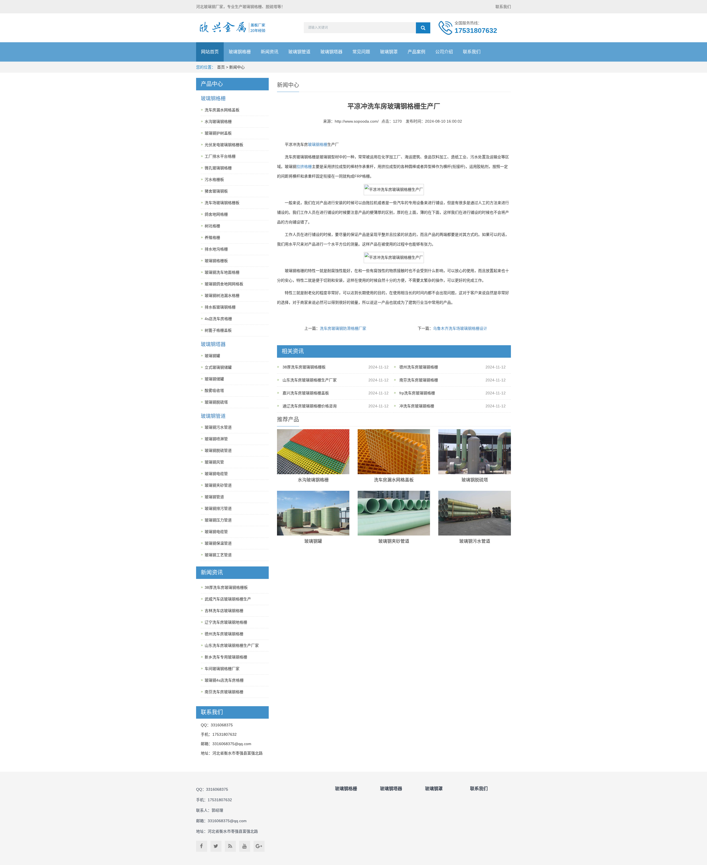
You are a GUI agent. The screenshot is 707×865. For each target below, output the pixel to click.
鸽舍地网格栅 (216, 214)
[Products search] (423, 27)
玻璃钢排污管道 (218, 508)
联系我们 (503, 6)
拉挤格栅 (304, 166)
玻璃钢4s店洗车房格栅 (224, 680)
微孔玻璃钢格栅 (218, 168)
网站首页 (210, 51)
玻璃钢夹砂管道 (393, 541)
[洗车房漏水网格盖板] (394, 451)
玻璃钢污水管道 (474, 541)
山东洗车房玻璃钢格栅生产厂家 (310, 380)
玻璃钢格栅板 (216, 261)
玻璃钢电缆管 (216, 473)
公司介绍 (444, 51)
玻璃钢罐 (313, 541)
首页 (221, 67)
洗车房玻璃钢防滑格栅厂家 (343, 328)
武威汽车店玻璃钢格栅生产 (228, 599)
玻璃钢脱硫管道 (218, 450)
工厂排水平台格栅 (220, 156)
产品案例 (416, 51)
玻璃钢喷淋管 (216, 439)
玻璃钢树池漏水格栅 (222, 295)
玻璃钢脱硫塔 (474, 480)
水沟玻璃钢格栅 (313, 480)
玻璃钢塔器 (331, 51)
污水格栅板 (214, 179)
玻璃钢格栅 (240, 51)
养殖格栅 (212, 237)
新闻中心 (237, 67)
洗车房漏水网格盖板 (394, 480)
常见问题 (361, 51)
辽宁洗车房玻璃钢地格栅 (226, 622)
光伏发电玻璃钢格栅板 (224, 145)
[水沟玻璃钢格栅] (313, 451)
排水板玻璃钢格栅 (220, 307)
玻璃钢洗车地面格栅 (222, 272)
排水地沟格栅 (216, 249)
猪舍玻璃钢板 (216, 191)
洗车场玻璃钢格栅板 (222, 203)
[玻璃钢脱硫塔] (474, 451)
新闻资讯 (269, 51)
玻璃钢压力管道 (218, 520)
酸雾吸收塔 (214, 390)
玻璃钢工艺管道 (218, 555)
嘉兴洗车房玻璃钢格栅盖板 (306, 393)
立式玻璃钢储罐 (218, 367)
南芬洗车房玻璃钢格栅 (418, 380)
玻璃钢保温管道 (218, 543)
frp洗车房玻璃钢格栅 (417, 393)
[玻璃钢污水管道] (474, 513)
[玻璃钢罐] (313, 513)
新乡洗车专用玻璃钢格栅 (226, 657)
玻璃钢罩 (389, 51)
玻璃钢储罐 (214, 379)
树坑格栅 (212, 226)
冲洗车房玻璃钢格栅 (416, 406)
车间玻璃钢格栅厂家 (222, 668)
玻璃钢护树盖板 (218, 133)
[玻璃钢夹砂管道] (394, 513)
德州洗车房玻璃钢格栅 (418, 367)
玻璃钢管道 (299, 51)
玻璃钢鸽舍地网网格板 (224, 284)
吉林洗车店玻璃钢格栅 (224, 610)
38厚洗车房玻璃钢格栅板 (304, 367)
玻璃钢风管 (214, 462)
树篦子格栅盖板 (218, 330)
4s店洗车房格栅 (218, 319)
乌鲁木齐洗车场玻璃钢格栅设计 (460, 328)
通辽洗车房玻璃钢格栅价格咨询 (310, 406)
